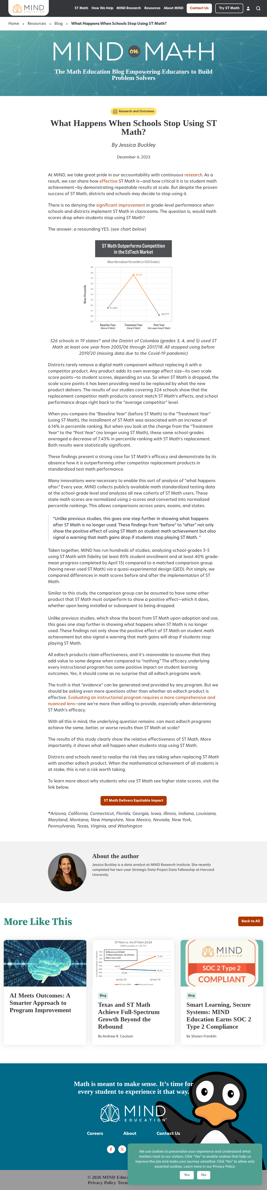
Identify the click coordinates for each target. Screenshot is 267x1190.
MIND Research (129, 8)
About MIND (173, 8)
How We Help (102, 8)
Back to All (251, 921)
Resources (152, 8)
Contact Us (199, 8)
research (193, 175)
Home (13, 24)
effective (108, 181)
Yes (187, 1175)
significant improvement (120, 205)
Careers (95, 1134)
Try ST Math (229, 8)
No (203, 1175)
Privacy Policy (102, 1182)
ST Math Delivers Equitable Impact (133, 800)
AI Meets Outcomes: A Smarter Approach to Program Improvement (40, 1002)
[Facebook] (111, 1149)
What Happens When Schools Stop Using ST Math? (119, 24)
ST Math (81, 8)
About (129, 1134)
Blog (58, 24)
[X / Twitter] (122, 1149)
